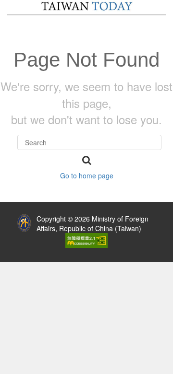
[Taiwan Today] (87, 6)
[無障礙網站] (86, 239)
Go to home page (86, 175)
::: (6, 216)
